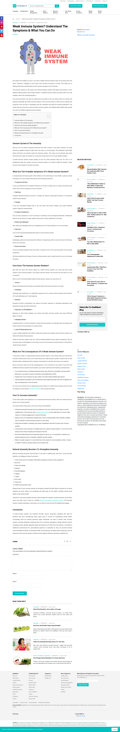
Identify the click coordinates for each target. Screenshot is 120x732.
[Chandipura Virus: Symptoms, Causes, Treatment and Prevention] (81, 224)
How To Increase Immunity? (22, 130)
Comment (16, 554)
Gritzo (14, 694)
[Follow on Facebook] (1, 18)
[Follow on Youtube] (1, 35)
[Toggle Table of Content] (48, 116)
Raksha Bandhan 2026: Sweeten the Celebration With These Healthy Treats (96, 171)
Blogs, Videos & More (18, 685)
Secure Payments (33, 702)
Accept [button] (115, 729)
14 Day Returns (89, 1)
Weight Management (33, 12)
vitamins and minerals (42, 412)
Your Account (81, 374)
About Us (15, 675)
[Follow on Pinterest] (1, 27)
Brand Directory (16, 687)
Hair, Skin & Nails (68, 12)
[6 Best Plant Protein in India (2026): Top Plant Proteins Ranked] (81, 195)
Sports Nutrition (64, 680)
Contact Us (104, 1)
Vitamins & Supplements (67, 682)
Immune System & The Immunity (24, 120)
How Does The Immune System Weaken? (26, 125)
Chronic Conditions (79, 12)
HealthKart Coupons (83, 377)
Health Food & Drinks (66, 687)
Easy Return (15, 702)
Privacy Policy (81, 383)
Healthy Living (64, 675)
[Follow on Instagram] (1, 22)
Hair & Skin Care (64, 678)
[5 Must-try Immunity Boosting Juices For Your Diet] (22, 644)
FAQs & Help (81, 369)
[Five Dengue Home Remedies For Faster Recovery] (22, 660)
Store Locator (81, 358)
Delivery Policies (82, 363)
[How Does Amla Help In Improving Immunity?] (22, 628)
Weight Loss (48, 678)
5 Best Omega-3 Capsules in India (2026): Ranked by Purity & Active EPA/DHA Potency (96, 298)
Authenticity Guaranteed (44, 702)
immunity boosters (34, 389)
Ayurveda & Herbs (65, 685)
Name (15, 573)
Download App (71, 1)
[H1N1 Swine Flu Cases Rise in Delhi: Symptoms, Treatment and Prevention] (81, 278)
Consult (14, 682)
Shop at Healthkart (99, 5)
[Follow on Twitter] (1, 31)
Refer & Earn (63, 1)
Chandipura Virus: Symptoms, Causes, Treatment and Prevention (96, 229)
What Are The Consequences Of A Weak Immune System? (31, 128)
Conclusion (18, 135)
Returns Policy (81, 366)
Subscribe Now (92, 324)
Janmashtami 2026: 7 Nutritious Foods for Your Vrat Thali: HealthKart (96, 269)
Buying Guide (100, 12)
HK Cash (79, 355)
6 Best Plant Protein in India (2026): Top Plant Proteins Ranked (95, 200)
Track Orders (98, 1)
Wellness (63, 691)
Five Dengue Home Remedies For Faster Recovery (49, 658)
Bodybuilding (24, 11)
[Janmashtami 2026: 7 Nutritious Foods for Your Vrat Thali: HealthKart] (81, 264)
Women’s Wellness (55, 12)
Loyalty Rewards (82, 361)
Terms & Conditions (83, 380)
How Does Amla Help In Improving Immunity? (47, 625)
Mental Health (90, 12)
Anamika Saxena (86, 29)
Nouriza (14, 698)
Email (15, 581)
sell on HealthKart (33, 691)
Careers (30, 694)
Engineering (80, 388)
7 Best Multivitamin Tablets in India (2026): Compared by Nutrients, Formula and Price (96, 185)
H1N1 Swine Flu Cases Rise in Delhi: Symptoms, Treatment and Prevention (97, 283)
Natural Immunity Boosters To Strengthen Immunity (29, 133)
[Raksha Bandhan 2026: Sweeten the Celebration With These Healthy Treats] (81, 166)
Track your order (23, 702)
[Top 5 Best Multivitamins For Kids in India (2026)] (81, 238)
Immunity (18, 19)
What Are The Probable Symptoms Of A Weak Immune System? (32, 123)
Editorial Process (81, 31)
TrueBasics (15, 696)
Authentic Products (80, 1)
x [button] (118, 728)
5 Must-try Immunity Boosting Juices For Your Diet (48, 642)
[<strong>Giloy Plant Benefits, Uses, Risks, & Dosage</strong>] (22, 612)
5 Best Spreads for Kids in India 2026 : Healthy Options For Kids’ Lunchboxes (97, 214)
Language (15, 11)
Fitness (62, 689)
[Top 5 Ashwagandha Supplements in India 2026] (81, 251)
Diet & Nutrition (45, 12)
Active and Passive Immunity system (51, 500)
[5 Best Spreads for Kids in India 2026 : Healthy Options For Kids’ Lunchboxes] (81, 209)
